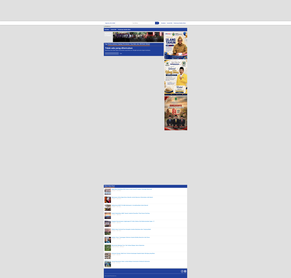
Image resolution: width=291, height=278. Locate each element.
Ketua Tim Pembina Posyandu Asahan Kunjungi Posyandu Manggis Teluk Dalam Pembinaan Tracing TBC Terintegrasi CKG (121, 37)
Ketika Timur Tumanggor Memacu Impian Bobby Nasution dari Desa (131, 237)
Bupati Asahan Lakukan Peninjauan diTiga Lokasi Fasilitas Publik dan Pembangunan (137, 38)
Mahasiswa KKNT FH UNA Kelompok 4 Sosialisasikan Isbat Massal (130, 205)
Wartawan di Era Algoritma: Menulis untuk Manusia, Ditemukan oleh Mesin (132, 197)
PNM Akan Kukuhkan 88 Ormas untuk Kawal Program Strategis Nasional (132, 189)
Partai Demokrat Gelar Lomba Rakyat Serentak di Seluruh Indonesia (131, 261)
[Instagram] (184, 271)
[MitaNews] (107, 26)
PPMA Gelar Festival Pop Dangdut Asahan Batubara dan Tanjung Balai (131, 229)
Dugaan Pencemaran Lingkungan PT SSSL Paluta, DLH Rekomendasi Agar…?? (133, 221)
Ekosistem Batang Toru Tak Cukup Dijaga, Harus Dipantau (128, 245)
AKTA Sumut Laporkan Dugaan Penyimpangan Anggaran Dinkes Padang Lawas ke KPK (154, 38)
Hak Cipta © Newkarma (110, 275)
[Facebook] (182, 271)
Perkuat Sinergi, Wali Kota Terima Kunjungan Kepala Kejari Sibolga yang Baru (133, 253)
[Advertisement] (45, 10)
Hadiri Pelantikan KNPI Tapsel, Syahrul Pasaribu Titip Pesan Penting (131, 213)
